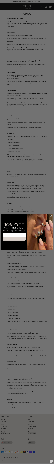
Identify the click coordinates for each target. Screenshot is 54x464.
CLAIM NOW (14, 239)
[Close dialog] (51, 216)
